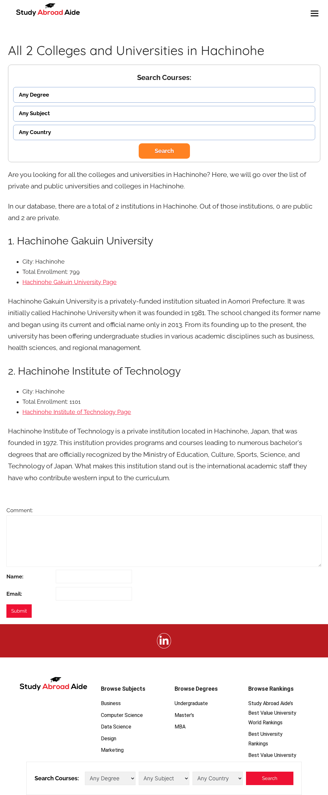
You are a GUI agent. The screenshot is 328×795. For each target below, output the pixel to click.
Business (111, 703)
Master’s (184, 715)
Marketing (112, 750)
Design (108, 738)
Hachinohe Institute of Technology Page (76, 412)
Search (164, 150)
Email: (14, 594)
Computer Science (122, 715)
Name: (14, 576)
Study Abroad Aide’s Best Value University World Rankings (272, 713)
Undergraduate (191, 703)
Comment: (19, 510)
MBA (180, 727)
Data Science (116, 727)
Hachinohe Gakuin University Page (69, 282)
